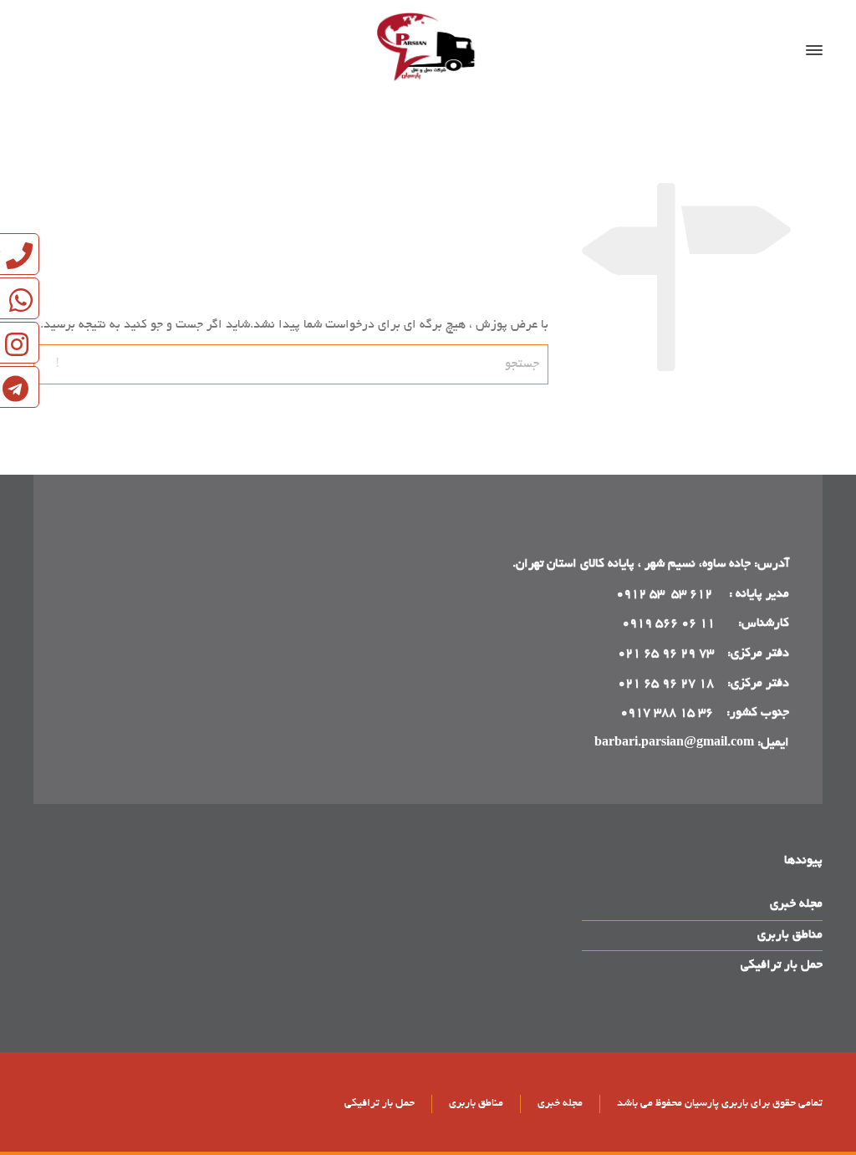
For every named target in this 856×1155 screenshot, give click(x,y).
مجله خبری (796, 904)
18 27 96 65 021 (666, 683)
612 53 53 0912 (666, 594)
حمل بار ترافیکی (782, 965)
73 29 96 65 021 (666, 653)
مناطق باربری (790, 935)
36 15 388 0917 (666, 713)
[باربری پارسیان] (428, 50)
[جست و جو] (56, 50)
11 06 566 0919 (668, 623)
